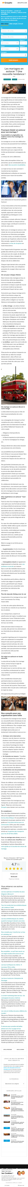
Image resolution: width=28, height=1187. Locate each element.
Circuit (21, 24)
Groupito (4, 807)
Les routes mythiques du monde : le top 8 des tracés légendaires (17, 1117)
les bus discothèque (7, 818)
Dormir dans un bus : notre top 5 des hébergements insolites (17, 1097)
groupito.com (22, 3)
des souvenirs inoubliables (17, 165)
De (1, 28)
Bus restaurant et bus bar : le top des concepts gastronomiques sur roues (17, 1103)
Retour (3, 46)
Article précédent (7, 1049)
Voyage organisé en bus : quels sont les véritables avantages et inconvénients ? (17, 1110)
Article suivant (20, 1049)
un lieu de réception (15, 243)
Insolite (15, 79)
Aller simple (13, 24)
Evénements (7, 79)
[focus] (25, 31)
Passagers (4, 52)
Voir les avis (14, 876)
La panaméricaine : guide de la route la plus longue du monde (17, 1123)
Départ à (22, 40)
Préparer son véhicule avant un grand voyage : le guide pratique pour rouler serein (17, 1129)
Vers (2, 34)
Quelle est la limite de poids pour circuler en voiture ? (17, 1142)
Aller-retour (4, 24)
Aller (2, 40)
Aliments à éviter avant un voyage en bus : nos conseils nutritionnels (17, 1136)
